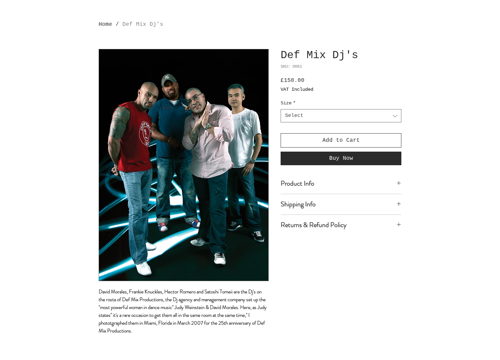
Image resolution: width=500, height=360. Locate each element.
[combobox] (341, 115)
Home (105, 24)
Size (288, 103)
